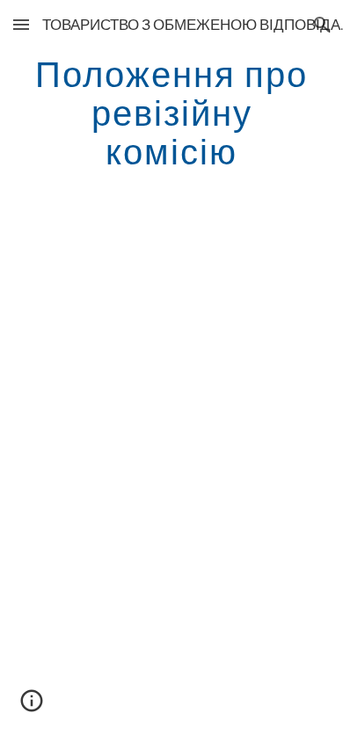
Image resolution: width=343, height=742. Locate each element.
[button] (21, 24)
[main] (171, 112)
